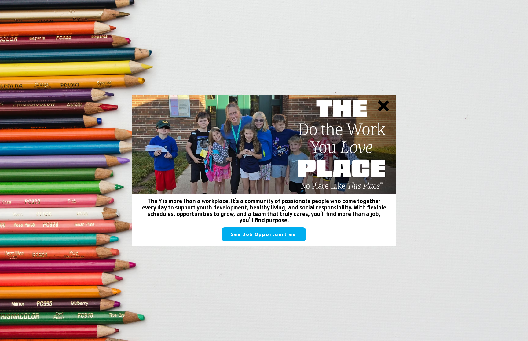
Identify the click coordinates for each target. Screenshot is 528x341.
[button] (383, 105)
